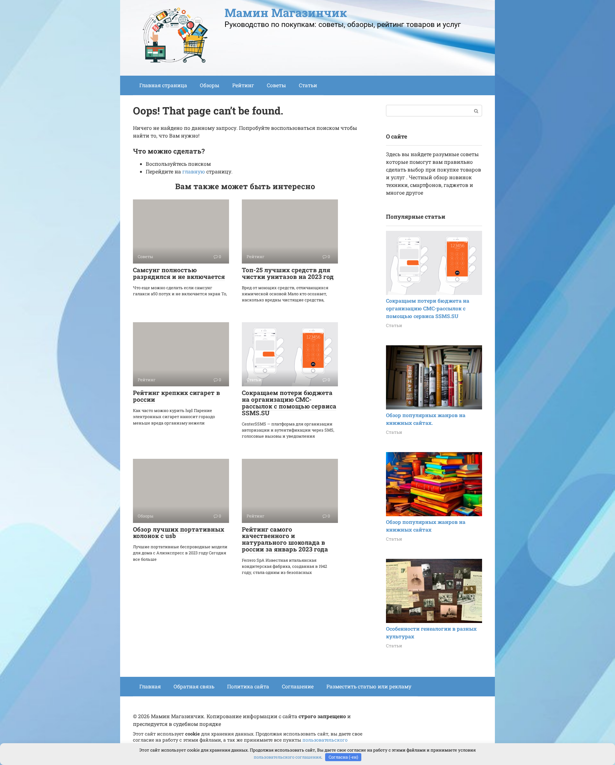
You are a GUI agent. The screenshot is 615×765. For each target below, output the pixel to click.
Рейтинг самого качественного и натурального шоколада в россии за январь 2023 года (285, 539)
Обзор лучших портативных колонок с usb (178, 532)
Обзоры (209, 85)
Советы (276, 85)
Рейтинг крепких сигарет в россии (176, 396)
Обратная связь (194, 686)
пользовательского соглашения (287, 757)
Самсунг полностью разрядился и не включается (179, 273)
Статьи (308, 85)
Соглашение (298, 686)
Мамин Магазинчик (286, 12)
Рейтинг (243, 85)
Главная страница (163, 85)
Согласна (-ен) (343, 757)
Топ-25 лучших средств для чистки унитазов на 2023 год (288, 273)
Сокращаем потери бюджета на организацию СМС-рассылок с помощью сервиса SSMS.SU (289, 403)
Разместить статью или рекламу (368, 686)
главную (193, 171)
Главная (150, 686)
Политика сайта (248, 686)
